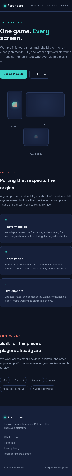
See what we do (13, 73)
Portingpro (15, 6)
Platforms (52, 5)
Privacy (64, 5)
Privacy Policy (12, 448)
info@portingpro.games (17, 453)
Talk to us (39, 74)
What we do (37, 5)
